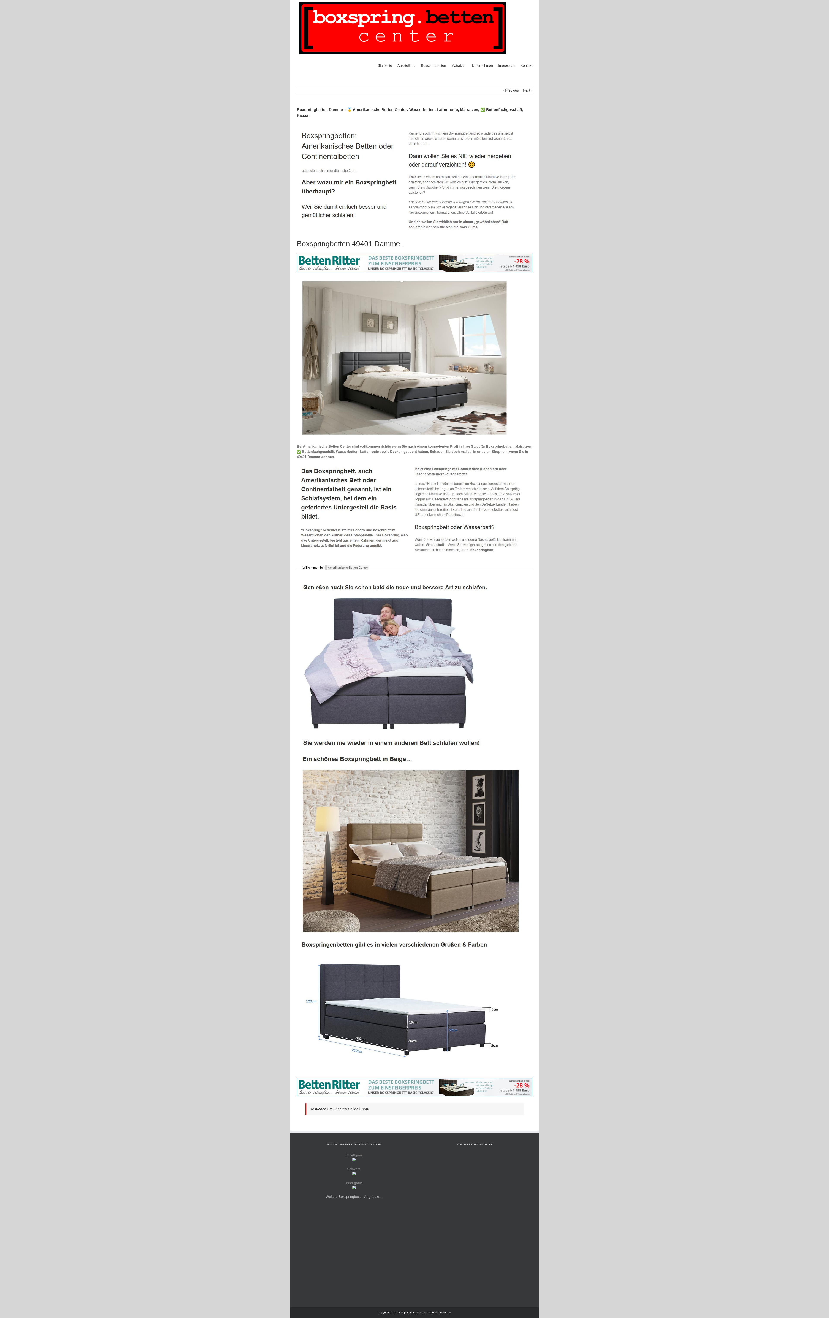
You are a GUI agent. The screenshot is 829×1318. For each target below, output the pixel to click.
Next (526, 90)
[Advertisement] (475, 1188)
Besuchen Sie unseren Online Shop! (339, 1109)
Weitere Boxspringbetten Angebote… (354, 1197)
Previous (512, 90)
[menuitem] (387, 66)
